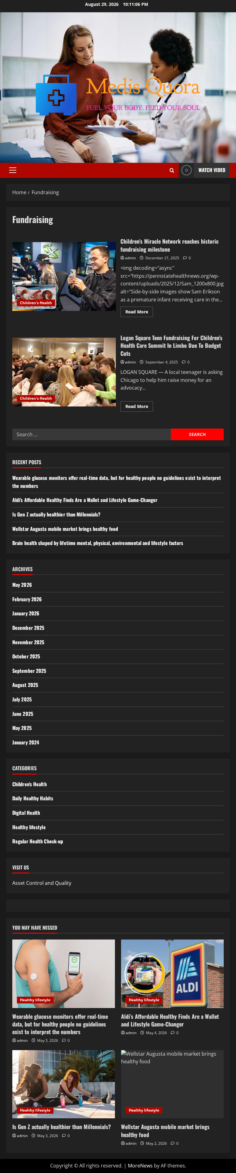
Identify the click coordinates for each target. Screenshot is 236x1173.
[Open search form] (172, 170)
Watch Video (212, 170)
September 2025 (29, 670)
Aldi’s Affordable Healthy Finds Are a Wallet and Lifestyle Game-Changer (84, 500)
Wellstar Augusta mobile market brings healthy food (65, 528)
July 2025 (22, 699)
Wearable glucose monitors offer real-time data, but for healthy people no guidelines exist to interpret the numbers (60, 1024)
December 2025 (28, 627)
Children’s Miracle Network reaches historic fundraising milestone (64, 276)
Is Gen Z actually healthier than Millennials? (56, 514)
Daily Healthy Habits (32, 798)
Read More (139, 312)
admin (130, 258)
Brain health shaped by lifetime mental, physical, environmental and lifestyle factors (97, 543)
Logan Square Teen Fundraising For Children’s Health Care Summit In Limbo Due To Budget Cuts (64, 372)
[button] (12, 170)
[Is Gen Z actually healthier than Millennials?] (63, 1084)
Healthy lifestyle (29, 827)
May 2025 (22, 728)
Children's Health (36, 302)
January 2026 (25, 613)
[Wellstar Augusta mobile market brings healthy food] (172, 1084)
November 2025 (28, 642)
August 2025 (25, 684)
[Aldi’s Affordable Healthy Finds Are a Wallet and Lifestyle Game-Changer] (172, 974)
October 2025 (26, 656)
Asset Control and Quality (41, 883)
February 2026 (27, 599)
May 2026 (22, 584)
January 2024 (25, 742)
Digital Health (26, 812)
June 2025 (22, 713)
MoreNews (140, 1165)
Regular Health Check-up (37, 841)
